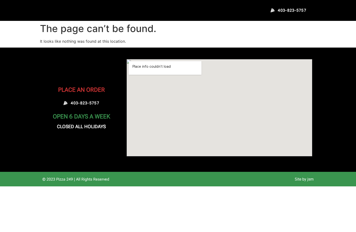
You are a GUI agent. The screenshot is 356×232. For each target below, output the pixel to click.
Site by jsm (304, 179)
